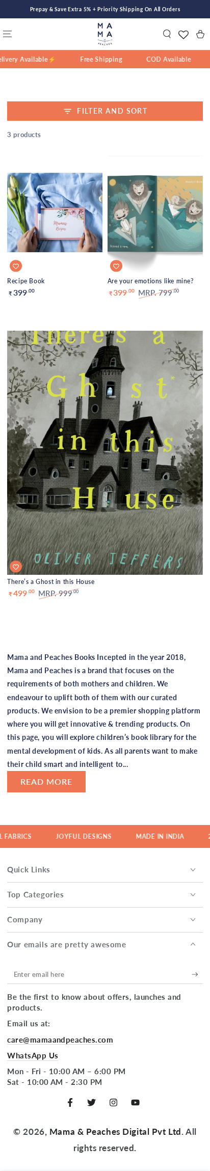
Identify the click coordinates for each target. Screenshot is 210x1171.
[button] (167, 34)
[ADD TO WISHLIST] (16, 266)
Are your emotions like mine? (151, 281)
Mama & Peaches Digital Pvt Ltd (115, 1131)
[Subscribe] (197, 975)
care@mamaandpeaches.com (60, 1039)
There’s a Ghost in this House (50, 582)
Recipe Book (26, 281)
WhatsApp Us (32, 1055)
